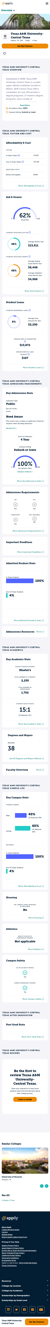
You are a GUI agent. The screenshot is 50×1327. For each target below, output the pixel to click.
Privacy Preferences (9, 1265)
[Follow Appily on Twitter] (16, 1309)
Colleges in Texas (8, 1200)
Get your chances (24, 472)
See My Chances (25, 46)
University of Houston (12, 1177)
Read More (25, 105)
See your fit (10, 428)
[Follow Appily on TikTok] (32, 1309)
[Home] (7, 3)
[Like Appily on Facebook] (24, 1309)
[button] (4, 53)
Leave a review (25, 1099)
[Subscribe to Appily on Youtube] (41, 1309)
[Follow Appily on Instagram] (8, 1309)
